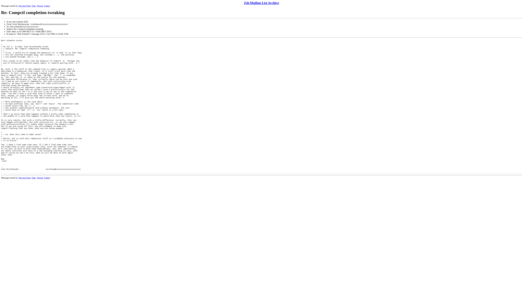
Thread (40, 6)
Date (34, 6)
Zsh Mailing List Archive (261, 3)
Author (47, 6)
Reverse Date (25, 6)
